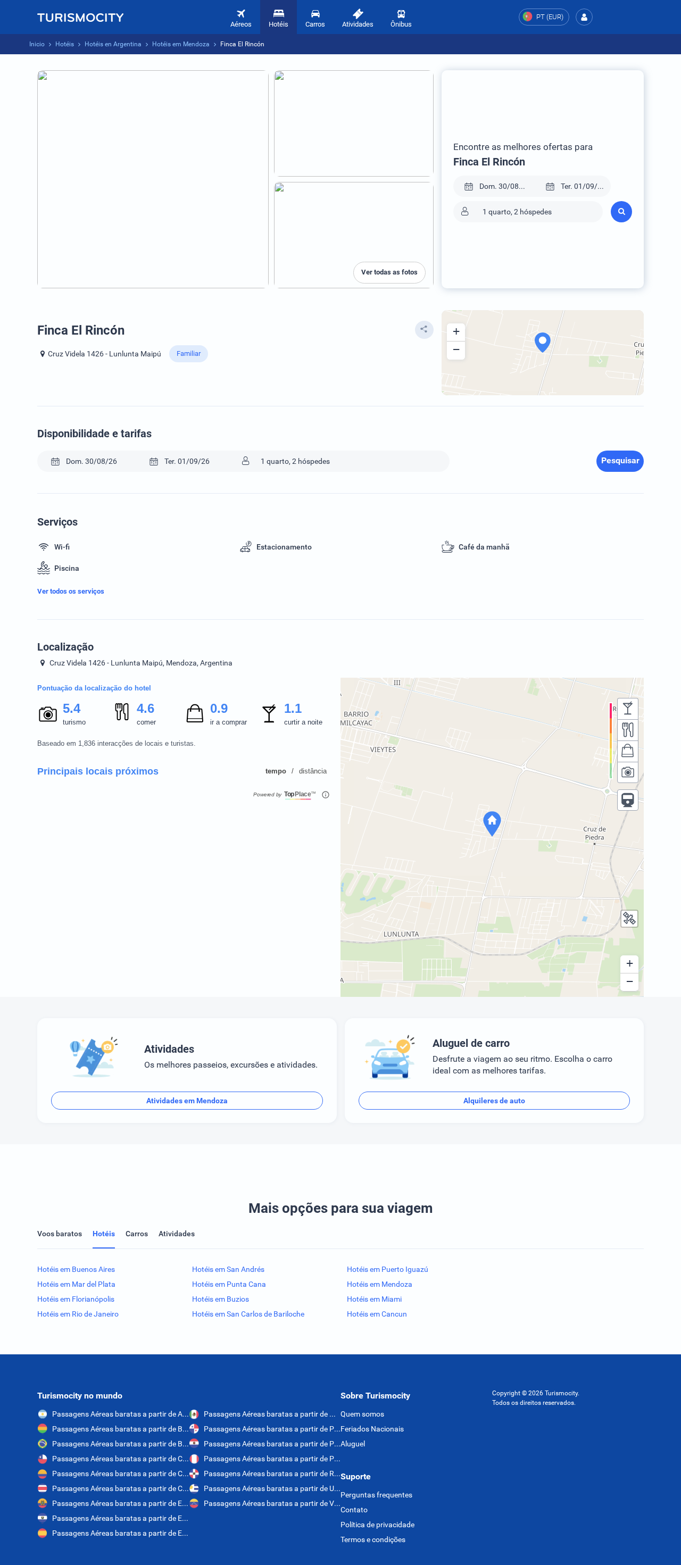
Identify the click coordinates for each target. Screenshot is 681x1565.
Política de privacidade (377, 1524)
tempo (275, 771)
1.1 (292, 708)
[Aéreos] (80, 17)
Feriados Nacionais (372, 1429)
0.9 (218, 708)
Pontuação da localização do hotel (94, 688)
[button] (584, 17)
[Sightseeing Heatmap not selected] (627, 772)
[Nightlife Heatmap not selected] (627, 708)
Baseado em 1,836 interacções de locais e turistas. (116, 743)
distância (313, 771)
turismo (74, 722)
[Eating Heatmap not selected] (627, 729)
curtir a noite (303, 722)
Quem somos (362, 1414)
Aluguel (352, 1443)
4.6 (145, 708)
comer (146, 722)
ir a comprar (228, 722)
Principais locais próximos (98, 771)
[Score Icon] (48, 714)
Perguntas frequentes (376, 1495)
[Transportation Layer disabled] (627, 800)
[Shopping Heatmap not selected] (627, 751)
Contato (354, 1509)
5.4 (71, 708)
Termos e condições (372, 1539)
